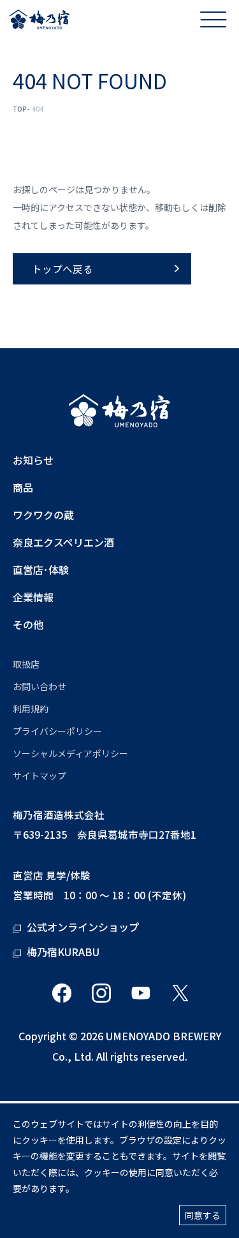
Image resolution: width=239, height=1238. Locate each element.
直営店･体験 (41, 570)
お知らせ (33, 460)
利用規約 (30, 708)
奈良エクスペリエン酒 (63, 542)
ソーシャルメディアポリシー (70, 753)
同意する (203, 1215)
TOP (20, 109)
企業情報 (33, 597)
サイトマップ (39, 775)
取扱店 (26, 664)
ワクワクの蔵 (43, 515)
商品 (23, 487)
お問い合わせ (39, 686)
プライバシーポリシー (57, 731)
